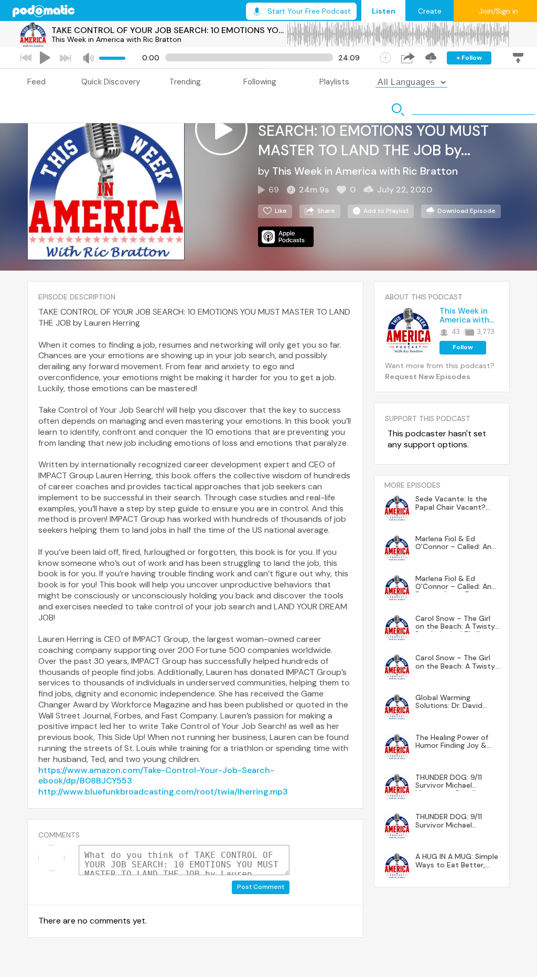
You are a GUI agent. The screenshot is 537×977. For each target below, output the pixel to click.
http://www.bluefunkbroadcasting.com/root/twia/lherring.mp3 (163, 791)
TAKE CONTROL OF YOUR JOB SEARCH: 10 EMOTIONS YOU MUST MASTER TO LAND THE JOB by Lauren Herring (168, 30)
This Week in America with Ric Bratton (116, 39)
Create (430, 11)
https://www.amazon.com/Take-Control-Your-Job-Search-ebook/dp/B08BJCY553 (156, 776)
